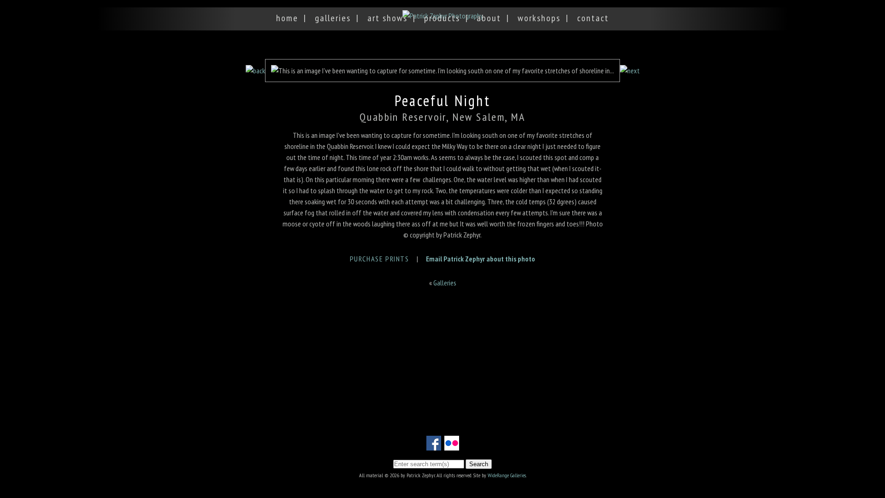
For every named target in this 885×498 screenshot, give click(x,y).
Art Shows (387, 18)
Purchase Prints (379, 258)
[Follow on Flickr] (451, 445)
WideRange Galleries (507, 475)
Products (442, 18)
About (489, 18)
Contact (593, 18)
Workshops (539, 18)
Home (287, 18)
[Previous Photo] (255, 70)
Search (478, 464)
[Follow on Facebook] (433, 445)
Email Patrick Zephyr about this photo (480, 258)
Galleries (333, 18)
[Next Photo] (630, 70)
